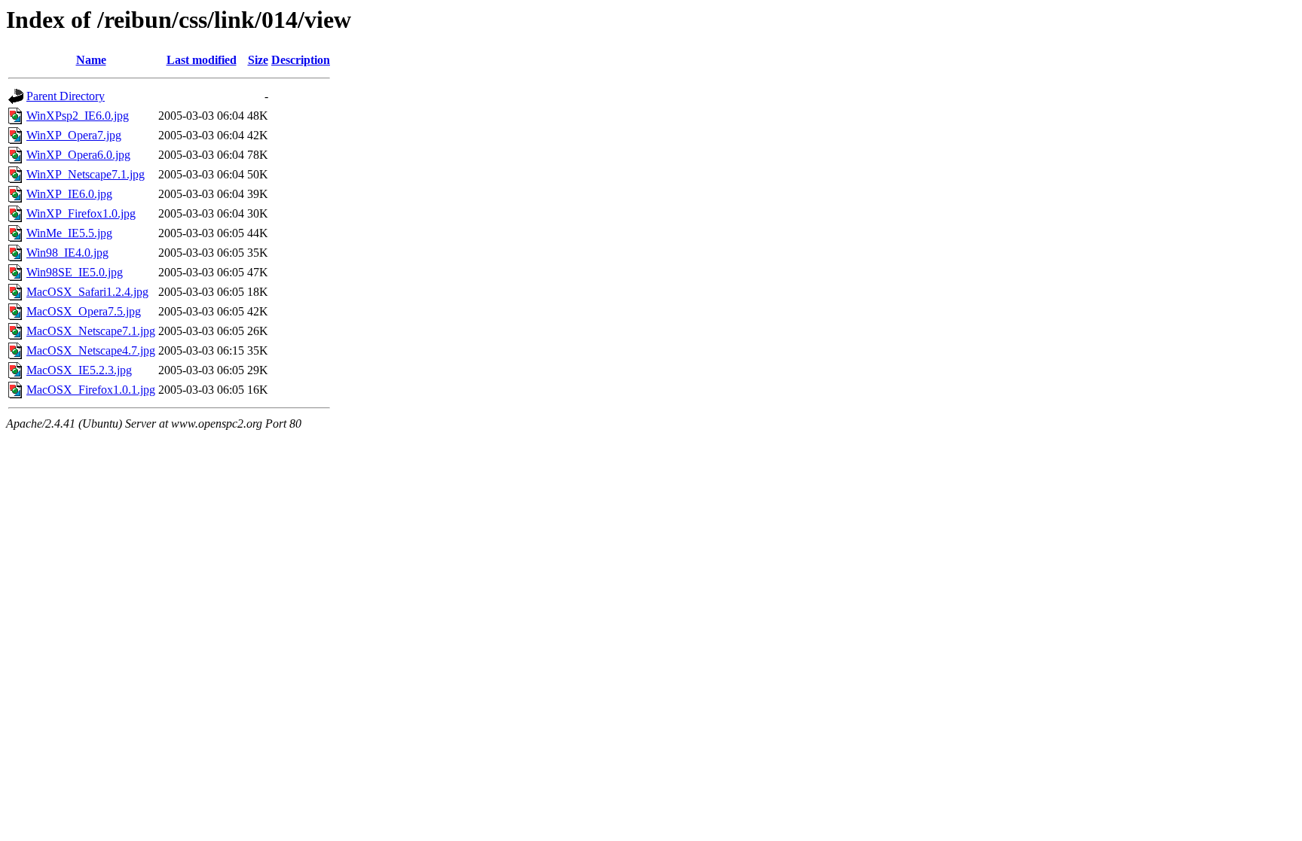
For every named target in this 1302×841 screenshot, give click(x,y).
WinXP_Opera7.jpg (73, 135)
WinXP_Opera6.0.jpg (78, 154)
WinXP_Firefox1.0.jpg (81, 213)
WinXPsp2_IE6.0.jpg (77, 115)
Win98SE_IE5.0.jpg (74, 272)
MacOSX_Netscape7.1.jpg (90, 331)
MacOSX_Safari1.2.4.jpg (87, 291)
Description (300, 59)
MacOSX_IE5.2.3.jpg (79, 370)
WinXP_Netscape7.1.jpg (85, 174)
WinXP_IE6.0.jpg (69, 193)
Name (91, 59)
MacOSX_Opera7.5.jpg (83, 311)
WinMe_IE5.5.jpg (69, 233)
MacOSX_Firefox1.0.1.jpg (90, 389)
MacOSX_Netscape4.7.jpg (90, 350)
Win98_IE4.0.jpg (67, 252)
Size (258, 59)
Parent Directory (65, 96)
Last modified (202, 59)
